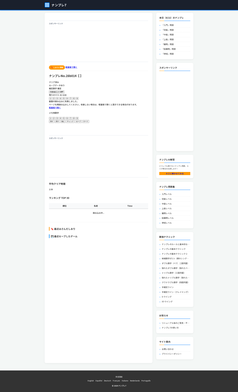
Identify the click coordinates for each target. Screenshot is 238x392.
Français (116, 380)
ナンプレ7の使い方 (170, 327)
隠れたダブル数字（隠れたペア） (176, 268)
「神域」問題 (168, 53)
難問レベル (167, 213)
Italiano (125, 380)
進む (63, 121)
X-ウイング (167, 296)
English (91, 380)
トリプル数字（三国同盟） (174, 272)
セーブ (78, 121)
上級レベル (167, 208)
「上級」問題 (168, 39)
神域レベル (167, 222)
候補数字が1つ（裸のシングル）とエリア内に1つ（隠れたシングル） (176, 258)
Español (99, 380)
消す (51, 121)
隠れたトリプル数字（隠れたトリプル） (176, 277)
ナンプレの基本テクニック (174, 248)
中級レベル (167, 203)
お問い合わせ (168, 349)
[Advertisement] (98, 43)
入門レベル (167, 194)
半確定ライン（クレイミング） (176, 291)
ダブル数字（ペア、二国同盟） (175, 263)
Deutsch (107, 380)
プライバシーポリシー (172, 353)
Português (145, 380)
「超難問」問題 (169, 48)
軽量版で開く (71, 67)
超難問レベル (168, 217)
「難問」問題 (168, 44)
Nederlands (135, 380)
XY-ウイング (167, 301)
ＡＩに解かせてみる (175, 173)
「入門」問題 (168, 25)
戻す (57, 121)
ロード (85, 121)
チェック (70, 121)
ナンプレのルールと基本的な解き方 (176, 244)
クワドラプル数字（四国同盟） (176, 282)
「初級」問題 (168, 29)
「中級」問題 (168, 34)
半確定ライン (168, 287)
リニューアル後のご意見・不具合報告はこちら (176, 322)
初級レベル (167, 198)
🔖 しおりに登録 (57, 67)
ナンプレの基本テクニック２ (175, 253)
